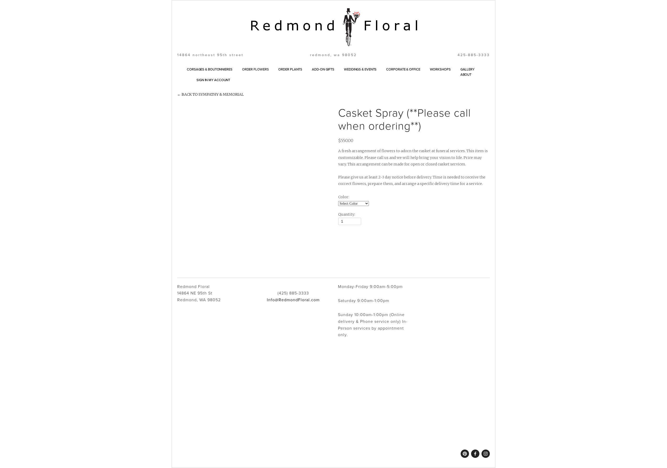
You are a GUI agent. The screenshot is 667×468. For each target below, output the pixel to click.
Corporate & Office (403, 69)
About (466, 74)
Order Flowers (255, 69)
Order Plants (290, 69)
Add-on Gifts (323, 69)
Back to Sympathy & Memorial (210, 94)
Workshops (440, 69)
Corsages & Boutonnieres (209, 69)
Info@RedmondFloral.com (293, 300)
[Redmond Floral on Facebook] (475, 454)
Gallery (467, 69)
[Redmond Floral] (465, 454)
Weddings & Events (360, 69)
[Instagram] (485, 454)
